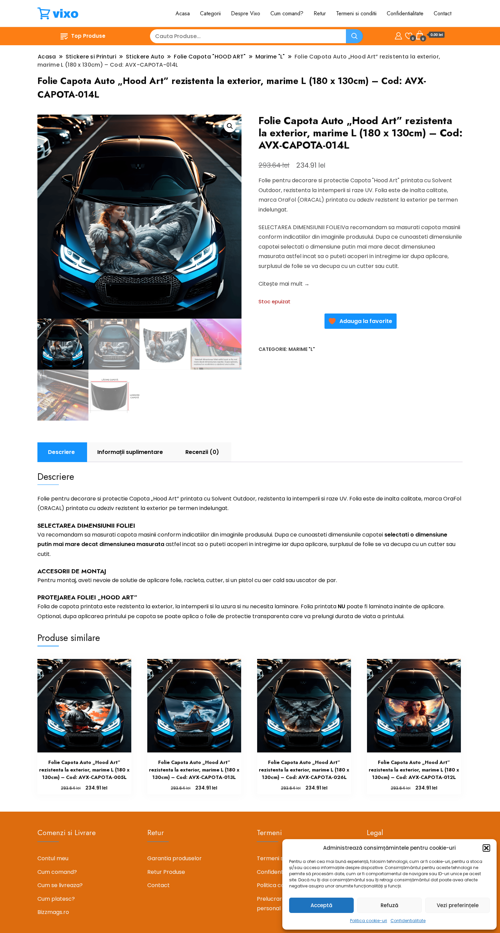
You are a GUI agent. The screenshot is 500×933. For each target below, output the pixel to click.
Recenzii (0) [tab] (202, 452)
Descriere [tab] (61, 452)
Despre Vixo (245, 13)
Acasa (183, 13)
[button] (486, 848)
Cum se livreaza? (60, 885)
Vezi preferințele (458, 905)
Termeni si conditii (356, 13)
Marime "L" (301, 349)
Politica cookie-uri (368, 920)
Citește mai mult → (284, 284)
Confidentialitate (408, 920)
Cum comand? (286, 13)
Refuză (389, 905)
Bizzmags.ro (53, 912)
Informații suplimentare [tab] (130, 452)
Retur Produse (166, 872)
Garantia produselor (174, 858)
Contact (442, 13)
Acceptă (321, 905)
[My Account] (398, 35)
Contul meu (52, 858)
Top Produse (88, 35)
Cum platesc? (56, 899)
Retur (320, 13)
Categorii (210, 13)
